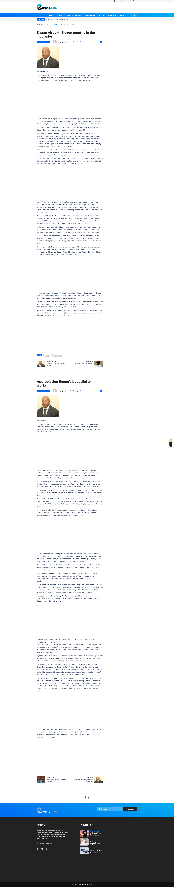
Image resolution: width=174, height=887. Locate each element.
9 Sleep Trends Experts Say (96, 843)
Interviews (112, 15)
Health (92, 840)
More (122, 15)
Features (59, 15)
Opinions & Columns (52, 24)
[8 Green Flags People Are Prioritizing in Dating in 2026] (84, 833)
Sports (101, 15)
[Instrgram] (136, 1)
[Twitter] (133, 1)
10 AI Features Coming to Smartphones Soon (58, 19)
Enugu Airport (58, 355)
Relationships (90, 15)
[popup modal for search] (134, 15)
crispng (60, 42)
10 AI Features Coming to (96, 851)
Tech (91, 849)
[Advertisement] (104, 9)
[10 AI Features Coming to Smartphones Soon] (84, 850)
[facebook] (130, 1)
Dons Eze (47, 355)
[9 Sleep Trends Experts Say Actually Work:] (84, 842)
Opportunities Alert (73, 15)
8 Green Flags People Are (95, 834)
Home (50, 15)
